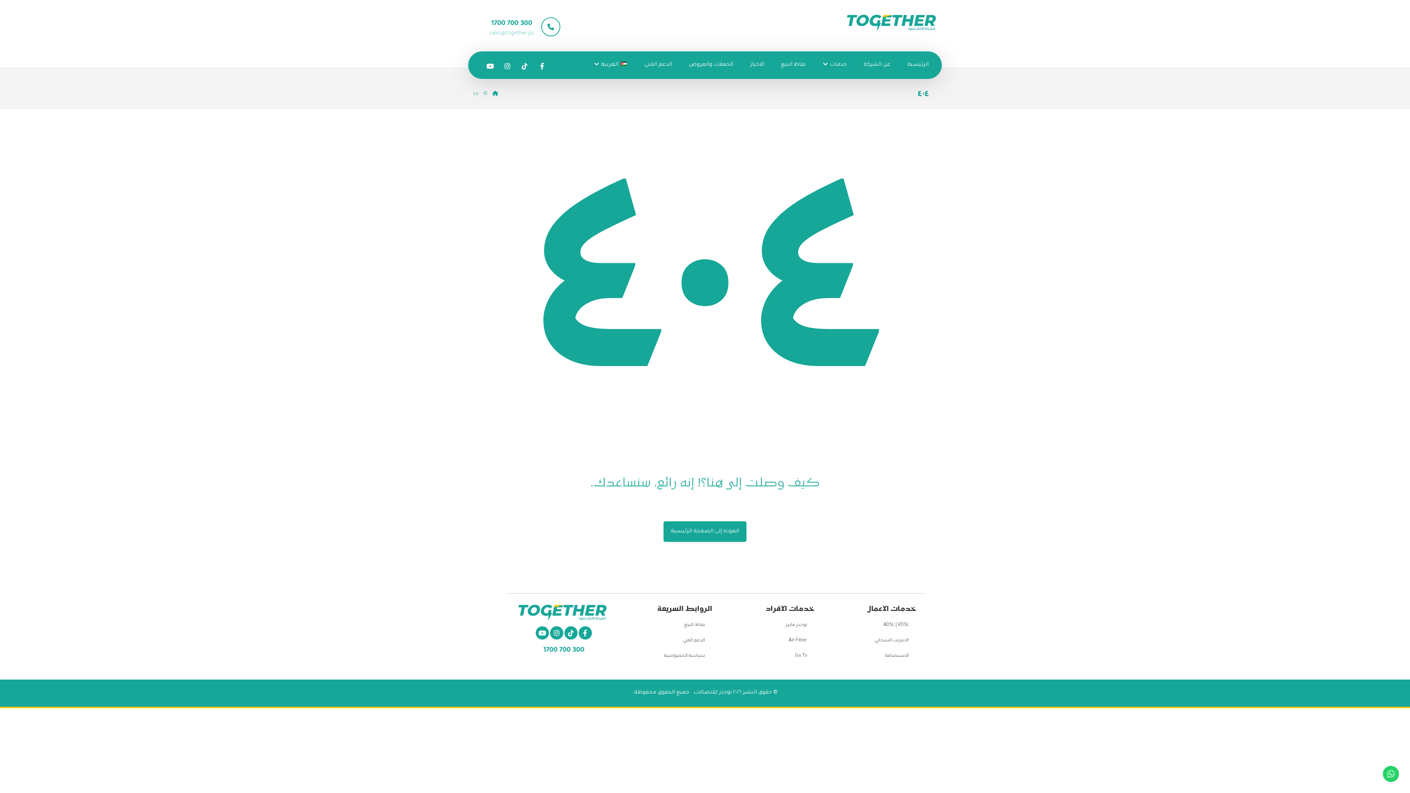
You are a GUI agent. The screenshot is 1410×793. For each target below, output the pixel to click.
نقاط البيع (694, 625)
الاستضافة (897, 656)
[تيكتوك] (525, 66)
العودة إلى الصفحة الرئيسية (705, 532)
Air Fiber (798, 640)
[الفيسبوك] (542, 66)
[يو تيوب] (490, 66)
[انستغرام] (507, 66)
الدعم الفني (694, 640)
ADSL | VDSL (896, 625)
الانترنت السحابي (892, 640)
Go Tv (801, 656)
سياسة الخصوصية (684, 656)
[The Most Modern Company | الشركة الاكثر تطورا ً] (892, 23)
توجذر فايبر (796, 625)
